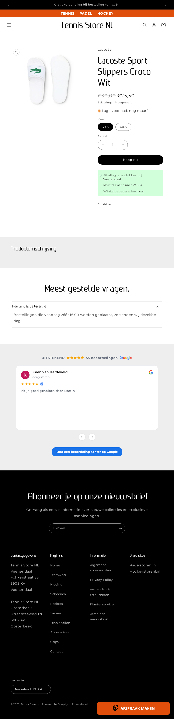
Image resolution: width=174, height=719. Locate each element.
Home (55, 565)
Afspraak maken (138, 708)
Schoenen (58, 594)
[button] (9, 25)
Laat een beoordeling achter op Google (87, 451)
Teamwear (58, 575)
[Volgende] (92, 436)
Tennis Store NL (31, 704)
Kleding (56, 584)
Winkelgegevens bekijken (123, 191)
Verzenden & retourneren (100, 592)
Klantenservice (102, 604)
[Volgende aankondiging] (165, 4)
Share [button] (106, 204)
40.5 (123, 127)
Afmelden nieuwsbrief (99, 616)
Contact (56, 651)
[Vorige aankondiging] (8, 4)
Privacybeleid (80, 704)
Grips (54, 642)
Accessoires (59, 632)
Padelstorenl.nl (143, 565)
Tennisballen (60, 623)
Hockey (105, 13)
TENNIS (67, 13)
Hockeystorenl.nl (145, 571)
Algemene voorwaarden (100, 567)
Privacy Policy (101, 580)
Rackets (56, 604)
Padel (86, 13)
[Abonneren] (120, 528)
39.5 (105, 127)
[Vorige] (82, 436)
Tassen (55, 613)
